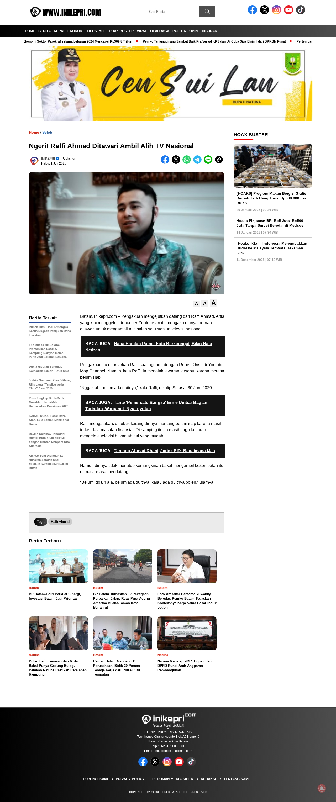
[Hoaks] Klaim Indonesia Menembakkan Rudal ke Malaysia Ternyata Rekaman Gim (272, 248)
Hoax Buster (121, 31)
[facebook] (253, 13)
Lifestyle (96, 31)
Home (30, 31)
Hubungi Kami (95, 779)
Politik (179, 31)
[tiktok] (301, 13)
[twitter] (265, 13)
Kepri (59, 31)
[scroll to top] (322, 793)
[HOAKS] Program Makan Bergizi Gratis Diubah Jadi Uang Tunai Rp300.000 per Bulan (271, 198)
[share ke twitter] (177, 163)
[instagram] (277, 13)
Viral (142, 31)
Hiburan (209, 31)
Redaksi (208, 779)
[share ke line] (209, 163)
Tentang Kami (236, 779)
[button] (196, 304)
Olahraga (159, 31)
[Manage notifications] (322, 788)
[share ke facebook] (166, 163)
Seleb (47, 132)
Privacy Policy (130, 779)
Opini (194, 31)
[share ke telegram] (198, 163)
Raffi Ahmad (60, 522)
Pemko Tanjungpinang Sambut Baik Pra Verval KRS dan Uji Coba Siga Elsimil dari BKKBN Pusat (194, 41)
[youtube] (289, 13)
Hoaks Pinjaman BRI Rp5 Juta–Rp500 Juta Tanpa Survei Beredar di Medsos (270, 223)
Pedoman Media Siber (172, 779)
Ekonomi (75, 31)
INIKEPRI (48, 158)
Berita (44, 31)
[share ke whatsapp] (187, 163)
